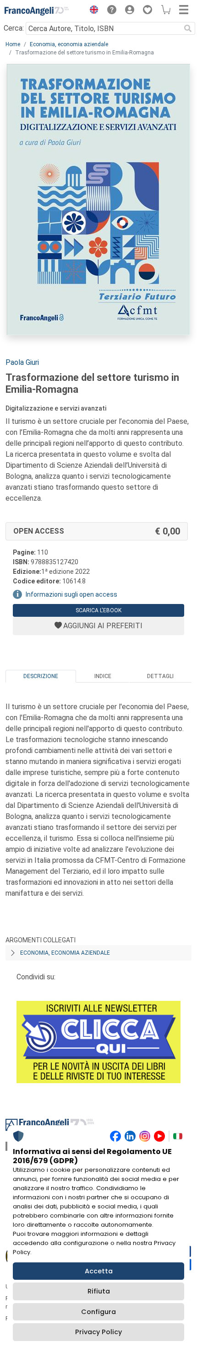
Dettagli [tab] (160, 676)
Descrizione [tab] (40, 676)
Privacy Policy (98, 1331)
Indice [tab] (102, 676)
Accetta (99, 1271)
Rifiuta (99, 1291)
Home (12, 44)
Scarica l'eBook (98, 610)
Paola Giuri (22, 362)
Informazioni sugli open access (71, 594)
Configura (98, 1311)
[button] (92, 11)
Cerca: (14, 28)
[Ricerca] (188, 28)
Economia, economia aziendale (69, 44)
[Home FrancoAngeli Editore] (37, 11)
